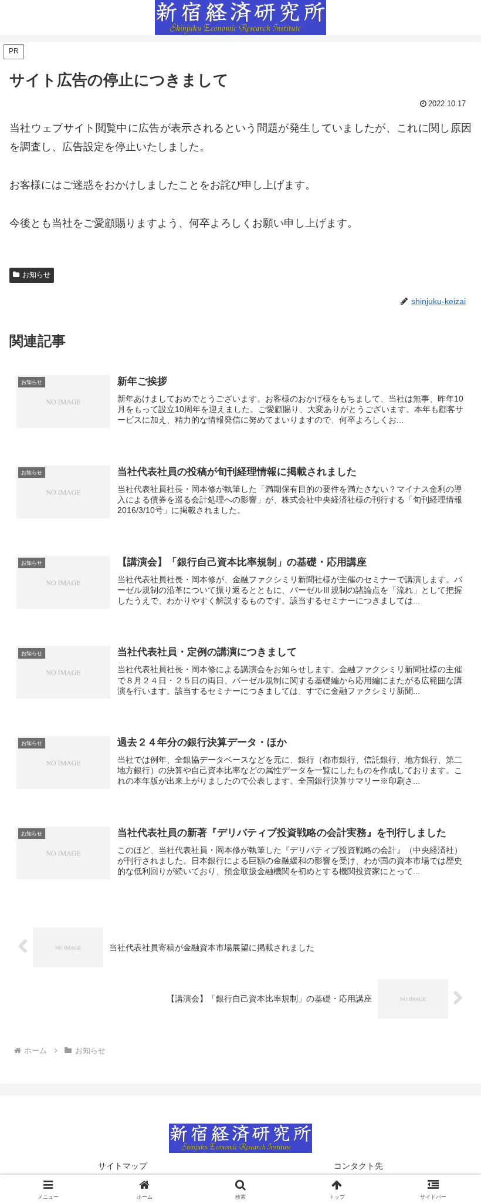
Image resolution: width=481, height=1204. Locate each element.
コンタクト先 (358, 1166)
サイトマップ (122, 1166)
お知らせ (36, 275)
